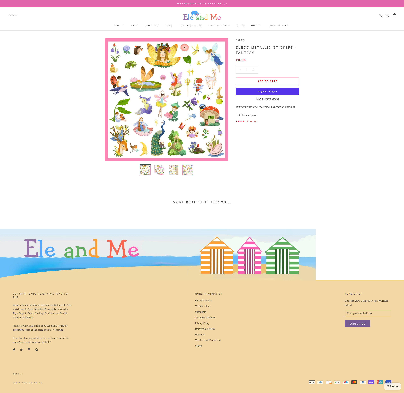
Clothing (152, 25)
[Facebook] (247, 121)
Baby (134, 25)
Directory (200, 334)
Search (198, 346)
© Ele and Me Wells (27, 382)
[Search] (387, 15)
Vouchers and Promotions (208, 340)
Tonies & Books (190, 25)
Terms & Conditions (205, 317)
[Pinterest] (255, 121)
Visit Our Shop (202, 306)
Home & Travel (219, 25)
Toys (168, 25)
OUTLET (256, 25)
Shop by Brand (279, 25)
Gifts (241, 25)
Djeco (240, 40)
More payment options (267, 98)
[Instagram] (29, 349)
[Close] (396, 330)
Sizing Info (200, 311)
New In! (119, 25)
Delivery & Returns (205, 329)
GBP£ (11, 15)
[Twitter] (251, 121)
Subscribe (370, 380)
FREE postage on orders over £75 (202, 3)
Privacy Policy (202, 323)
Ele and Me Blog (203, 300)
